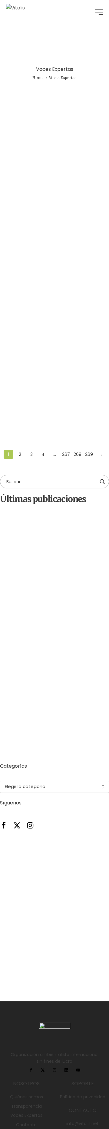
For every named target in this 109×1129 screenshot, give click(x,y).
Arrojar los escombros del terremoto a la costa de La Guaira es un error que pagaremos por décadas (67, 687)
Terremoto (45, 305)
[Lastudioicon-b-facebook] (3, 825)
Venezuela (76, 305)
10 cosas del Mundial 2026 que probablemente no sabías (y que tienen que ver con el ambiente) (70, 738)
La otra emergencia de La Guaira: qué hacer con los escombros (66, 594)
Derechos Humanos (37, 152)
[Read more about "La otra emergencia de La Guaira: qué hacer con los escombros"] (54, 323)
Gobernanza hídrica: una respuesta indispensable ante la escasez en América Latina (48, 220)
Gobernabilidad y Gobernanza (81, 152)
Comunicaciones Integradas (39, 203)
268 (77, 454)
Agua (13, 149)
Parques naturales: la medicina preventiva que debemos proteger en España (71, 639)
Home (38, 77)
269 (89, 454)
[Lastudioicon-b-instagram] (30, 825)
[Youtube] (78, 1070)
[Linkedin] (66, 1070)
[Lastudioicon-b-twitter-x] (17, 825)
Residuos (17, 305)
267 (66, 454)
